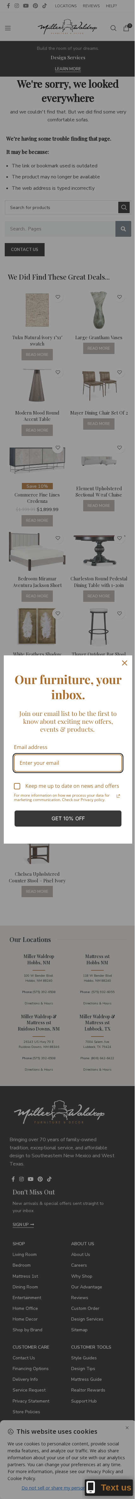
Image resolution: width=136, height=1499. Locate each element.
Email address (30, 747)
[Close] (124, 663)
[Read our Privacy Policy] (118, 796)
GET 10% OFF (68, 818)
